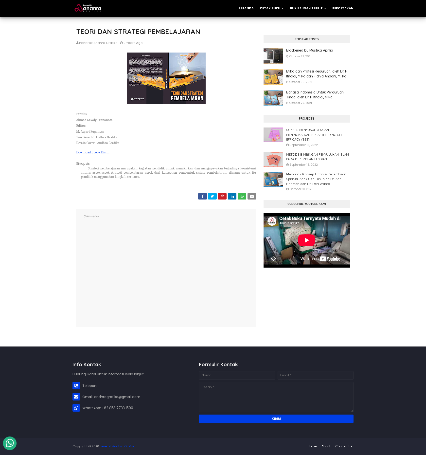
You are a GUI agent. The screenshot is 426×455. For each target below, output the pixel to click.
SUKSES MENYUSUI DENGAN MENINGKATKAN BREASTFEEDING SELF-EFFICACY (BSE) (316, 134)
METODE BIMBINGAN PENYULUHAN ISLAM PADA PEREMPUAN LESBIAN (317, 156)
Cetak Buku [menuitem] (270, 8)
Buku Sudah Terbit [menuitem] (306, 8)
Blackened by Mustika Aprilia (309, 50)
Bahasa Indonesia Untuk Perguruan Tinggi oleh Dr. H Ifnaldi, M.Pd (315, 94)
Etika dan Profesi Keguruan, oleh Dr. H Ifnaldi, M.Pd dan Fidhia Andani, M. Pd (316, 73)
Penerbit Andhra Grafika (98, 42)
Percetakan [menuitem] (343, 8)
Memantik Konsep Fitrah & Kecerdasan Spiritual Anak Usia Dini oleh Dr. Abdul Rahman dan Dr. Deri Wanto (316, 179)
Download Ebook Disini (92, 152)
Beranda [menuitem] (246, 8)
